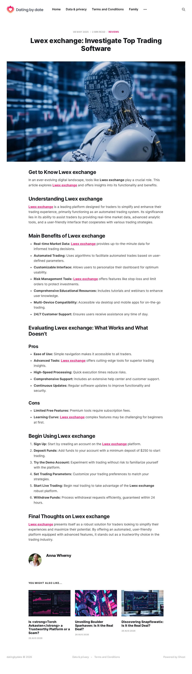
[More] (145, 9)
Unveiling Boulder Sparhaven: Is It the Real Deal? (94, 625)
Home (56, 9)
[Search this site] (183, 9)
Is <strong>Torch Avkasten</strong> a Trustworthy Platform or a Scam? (49, 627)
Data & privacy (76, 9)
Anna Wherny (58, 555)
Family (133, 9)
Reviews (114, 31)
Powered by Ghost (174, 656)
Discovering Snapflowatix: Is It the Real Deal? (143, 623)
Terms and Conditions (108, 9)
